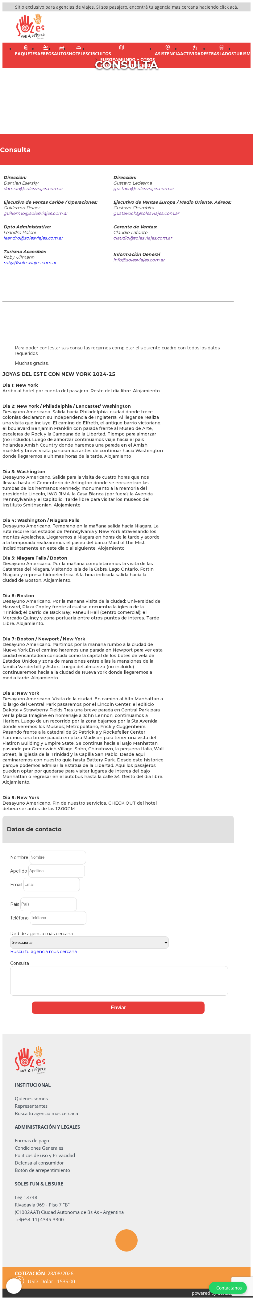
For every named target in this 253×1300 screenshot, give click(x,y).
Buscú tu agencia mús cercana (43, 951)
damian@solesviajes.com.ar (33, 188)
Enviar (118, 1007)
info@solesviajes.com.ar (139, 260)
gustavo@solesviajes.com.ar (143, 188)
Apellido (18, 870)
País (14, 904)
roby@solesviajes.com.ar (29, 262)
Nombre (19, 857)
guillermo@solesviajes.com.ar (35, 213)
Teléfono (19, 917)
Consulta (19, 963)
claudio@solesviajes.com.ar (142, 238)
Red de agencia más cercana (41, 933)
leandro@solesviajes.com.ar (33, 238)
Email (16, 884)
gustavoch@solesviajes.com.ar (146, 213)
